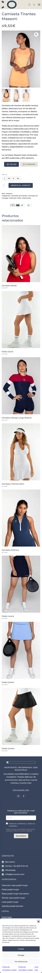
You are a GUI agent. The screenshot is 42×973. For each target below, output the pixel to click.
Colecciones (26, 198)
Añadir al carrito (20, 185)
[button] (38, 921)
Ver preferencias (21, 962)
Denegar (21, 955)
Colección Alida (15, 198)
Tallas (13, 164)
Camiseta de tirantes (19, 196)
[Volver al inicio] (10, 4)
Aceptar (21, 949)
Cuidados (30, 164)
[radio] (4, 178)
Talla (4, 174)
